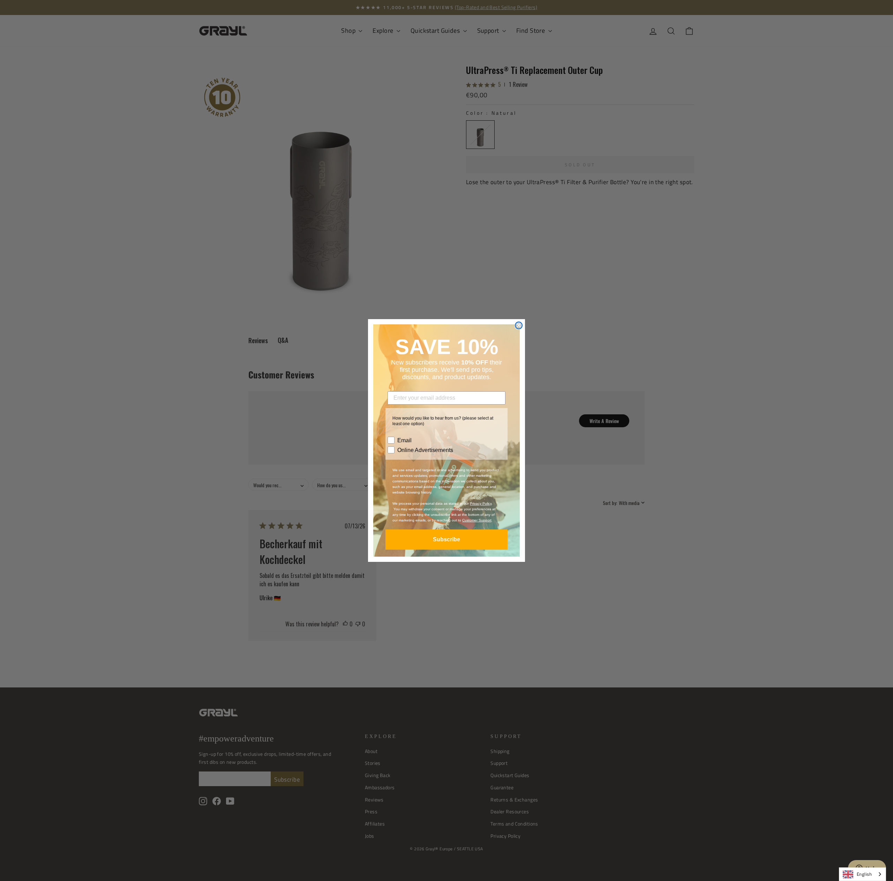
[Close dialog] (518, 325)
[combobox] (862, 874)
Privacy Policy (480, 503)
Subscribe (446, 539)
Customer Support (476, 520)
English (864, 874)
